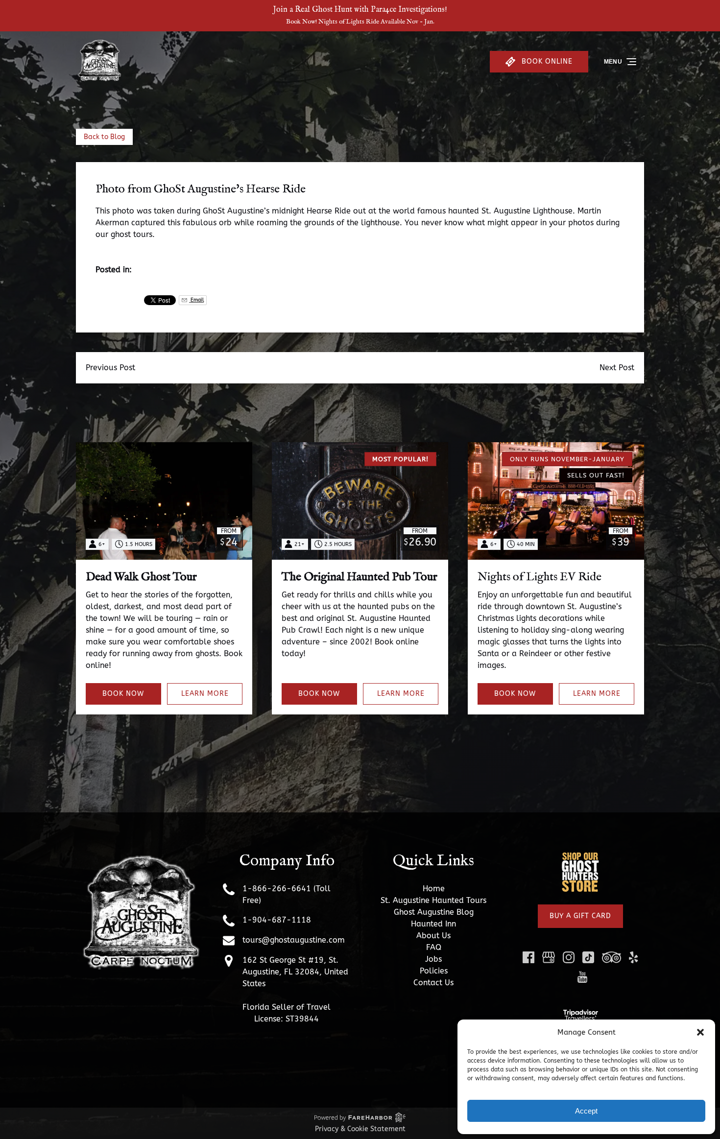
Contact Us (433, 982)
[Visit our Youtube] (582, 977)
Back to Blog (104, 137)
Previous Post (110, 367)
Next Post (617, 367)
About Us (433, 935)
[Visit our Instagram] (569, 957)
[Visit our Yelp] (633, 957)
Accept (586, 1111)
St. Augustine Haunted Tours (433, 900)
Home (434, 888)
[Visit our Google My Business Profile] (548, 957)
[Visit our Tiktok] (588, 957)
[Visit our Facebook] (528, 957)
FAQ (433, 947)
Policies (434, 970)
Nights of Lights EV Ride (539, 577)
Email (196, 300)
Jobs (433, 959)
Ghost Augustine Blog (434, 912)
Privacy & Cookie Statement (360, 1129)
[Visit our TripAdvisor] (611, 957)
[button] (700, 1032)
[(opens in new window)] (580, 857)
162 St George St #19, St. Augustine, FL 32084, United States (295, 971)
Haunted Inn (433, 923)
